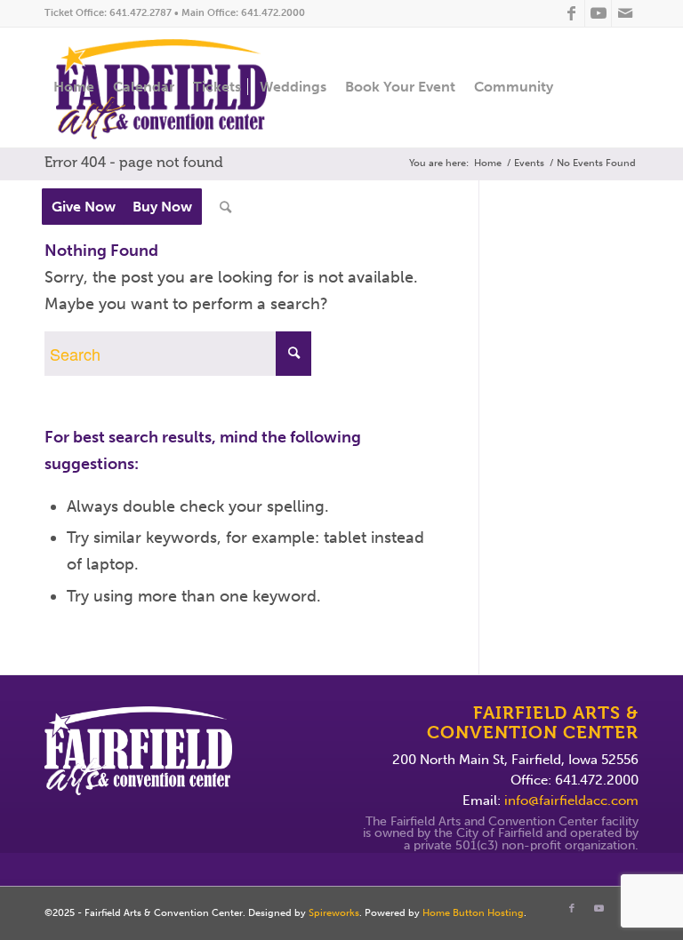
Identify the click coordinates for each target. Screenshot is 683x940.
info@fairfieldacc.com (571, 801)
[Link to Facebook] (571, 13)
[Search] (225, 207)
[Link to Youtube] (598, 13)
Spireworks (334, 913)
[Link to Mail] (625, 13)
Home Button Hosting (473, 913)
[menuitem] (73, 87)
